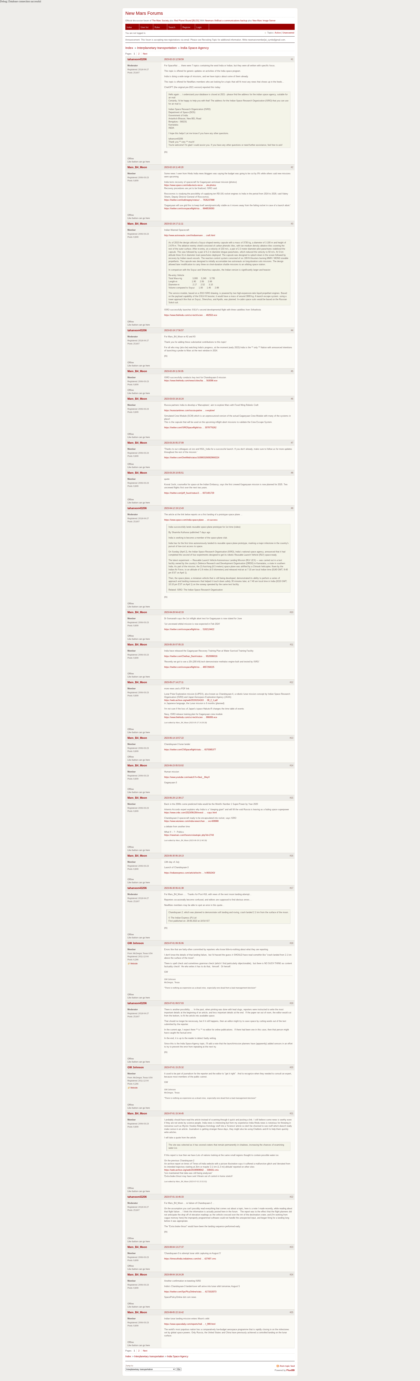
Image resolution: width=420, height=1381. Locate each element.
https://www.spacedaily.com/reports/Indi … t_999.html (189, 1324)
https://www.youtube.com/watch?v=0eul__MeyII (187, 777)
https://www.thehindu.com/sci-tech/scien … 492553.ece (190, 315)
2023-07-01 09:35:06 (174, 943)
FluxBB (290, 1370)
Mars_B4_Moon (137, 167)
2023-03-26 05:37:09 (174, 443)
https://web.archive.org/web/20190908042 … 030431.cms (191, 1170)
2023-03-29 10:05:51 (174, 473)
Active (278, 33)
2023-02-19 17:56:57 (174, 330)
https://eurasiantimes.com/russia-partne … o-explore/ (189, 410)
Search (171, 27)
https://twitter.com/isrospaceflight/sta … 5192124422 (189, 629)
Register (186, 27)
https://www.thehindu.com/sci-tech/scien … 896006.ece (190, 717)
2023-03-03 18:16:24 (174, 399)
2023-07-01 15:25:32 (174, 1067)
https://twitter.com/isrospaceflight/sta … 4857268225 (189, 667)
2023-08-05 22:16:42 (174, 1312)
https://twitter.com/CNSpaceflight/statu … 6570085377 (190, 749)
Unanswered (288, 33)
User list (144, 27)
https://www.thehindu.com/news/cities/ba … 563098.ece (190, 380)
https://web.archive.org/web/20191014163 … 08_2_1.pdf (191, 700)
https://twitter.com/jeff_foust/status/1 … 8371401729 (189, 493)
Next (145, 54)
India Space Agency (194, 48)
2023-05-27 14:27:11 (173, 682)
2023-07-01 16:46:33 (174, 1197)
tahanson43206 (137, 59)
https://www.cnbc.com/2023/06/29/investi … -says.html (190, 812)
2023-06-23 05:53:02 (174, 765)
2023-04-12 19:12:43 (174, 508)
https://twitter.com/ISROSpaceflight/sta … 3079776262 (190, 427)
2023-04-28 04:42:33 (174, 612)
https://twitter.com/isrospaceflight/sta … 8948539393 (189, 208)
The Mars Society (160, 20)
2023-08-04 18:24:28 (174, 1274)
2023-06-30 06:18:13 (174, 855)
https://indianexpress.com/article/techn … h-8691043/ (189, 873)
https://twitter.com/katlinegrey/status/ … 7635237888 (189, 200)
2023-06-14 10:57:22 (174, 738)
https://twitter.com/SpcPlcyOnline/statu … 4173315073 (190, 1291)
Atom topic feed (287, 1366)
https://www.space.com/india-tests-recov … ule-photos (190, 185)
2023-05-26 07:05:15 (174, 644)
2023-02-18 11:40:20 (173, 167)
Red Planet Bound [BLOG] (186, 20)
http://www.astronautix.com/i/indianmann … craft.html (189, 235)
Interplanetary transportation (157, 48)
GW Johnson (135, 943)
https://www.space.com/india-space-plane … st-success (191, 520)
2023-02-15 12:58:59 (174, 59)
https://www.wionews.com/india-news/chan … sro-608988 (191, 821)
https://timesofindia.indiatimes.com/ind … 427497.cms (190, 1258)
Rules (157, 27)
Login (198, 27)
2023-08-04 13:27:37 (174, 1247)
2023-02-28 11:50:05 (173, 371)
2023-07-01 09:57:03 (174, 1003)
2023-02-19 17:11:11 (173, 223)
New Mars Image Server (263, 20)
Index (129, 27)
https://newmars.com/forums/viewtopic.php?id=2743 (189, 835)
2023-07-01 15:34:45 (174, 1113)
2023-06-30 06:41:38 (174, 888)
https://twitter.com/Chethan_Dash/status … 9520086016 (190, 656)
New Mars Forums (144, 13)
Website (134, 963)
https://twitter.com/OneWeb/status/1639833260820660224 (191, 457)
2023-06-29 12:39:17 (174, 798)
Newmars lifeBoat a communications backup (226, 20)
